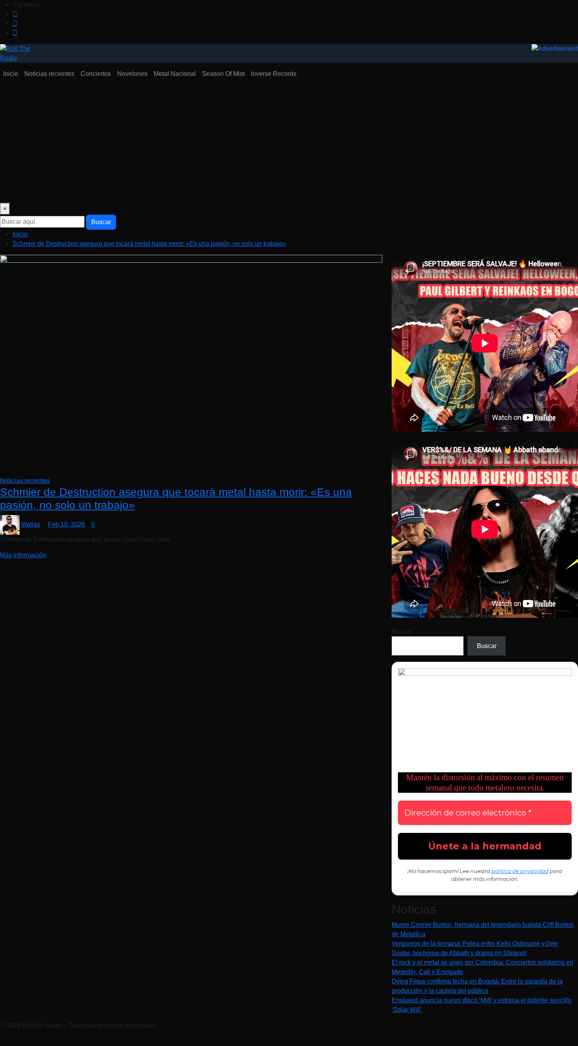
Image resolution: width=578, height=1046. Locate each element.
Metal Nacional (175, 73)
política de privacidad (520, 871)
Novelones (132, 73)
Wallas (30, 524)
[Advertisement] (289, 144)
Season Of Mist (223, 73)
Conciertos (96, 73)
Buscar (101, 222)
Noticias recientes (49, 73)
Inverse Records (273, 73)
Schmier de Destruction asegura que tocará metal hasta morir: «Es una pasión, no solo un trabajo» (149, 243)
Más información (23, 555)
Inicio (10, 73)
